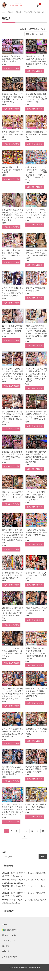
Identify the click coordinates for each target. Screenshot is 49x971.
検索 (43, 856)
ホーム (5, 925)
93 (32, 831)
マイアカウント (8, 941)
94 (38, 831)
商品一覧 (10, 12)
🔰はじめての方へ (10, 930)
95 (43, 831)
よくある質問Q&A (9, 957)
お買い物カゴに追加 (11, 68)
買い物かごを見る (9, 935)
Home (3, 12)
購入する (6, 946)
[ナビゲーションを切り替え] (44, 5)
